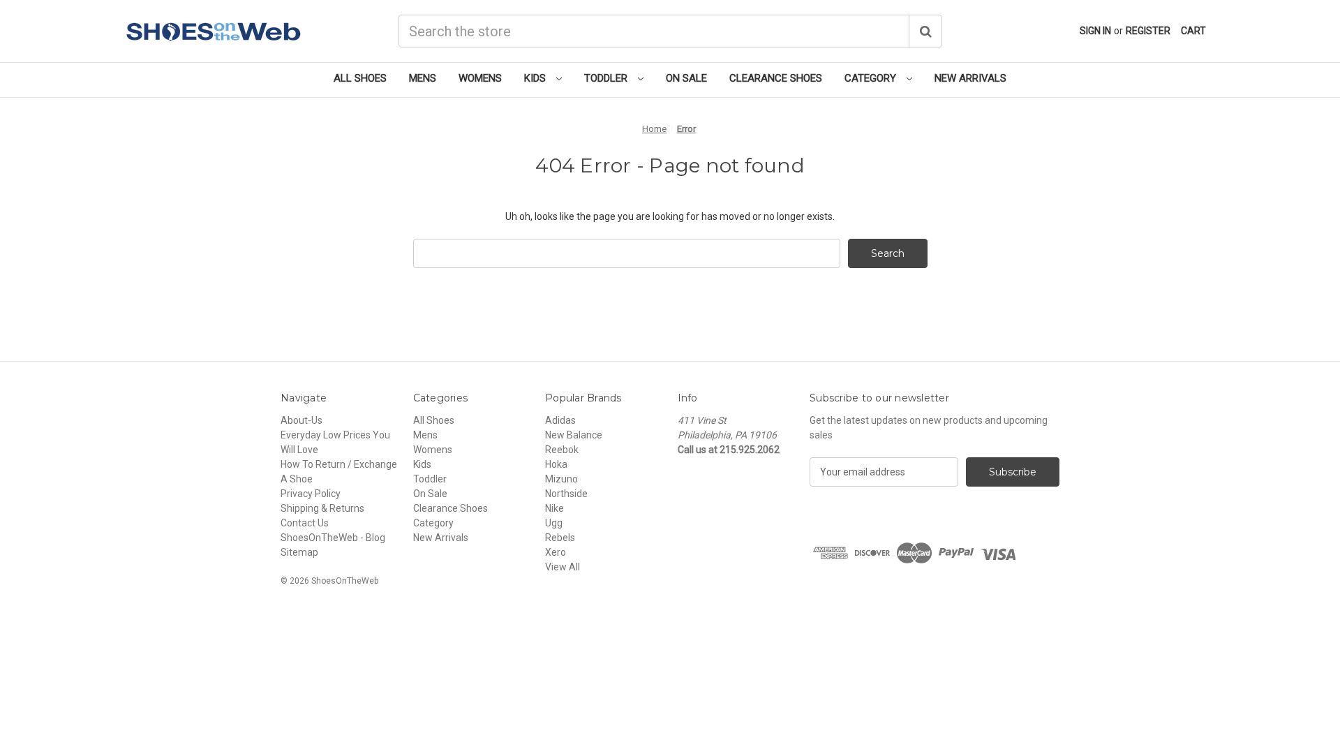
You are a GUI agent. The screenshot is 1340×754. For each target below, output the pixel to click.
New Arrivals (970, 78)
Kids (536, 78)
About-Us (301, 420)
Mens (422, 78)
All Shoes (360, 78)
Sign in (1095, 30)
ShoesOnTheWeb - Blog (333, 537)
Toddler (607, 78)
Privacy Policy (311, 493)
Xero (555, 552)
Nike (554, 508)
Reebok (562, 449)
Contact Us (305, 522)
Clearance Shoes (775, 78)
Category (871, 78)
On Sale (686, 78)
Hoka (556, 464)
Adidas (560, 420)
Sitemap (299, 552)
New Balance (573, 435)
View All (562, 566)
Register (1148, 30)
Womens (480, 78)
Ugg (554, 522)
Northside (566, 493)
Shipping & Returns (322, 508)
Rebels (560, 537)
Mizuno (561, 479)
